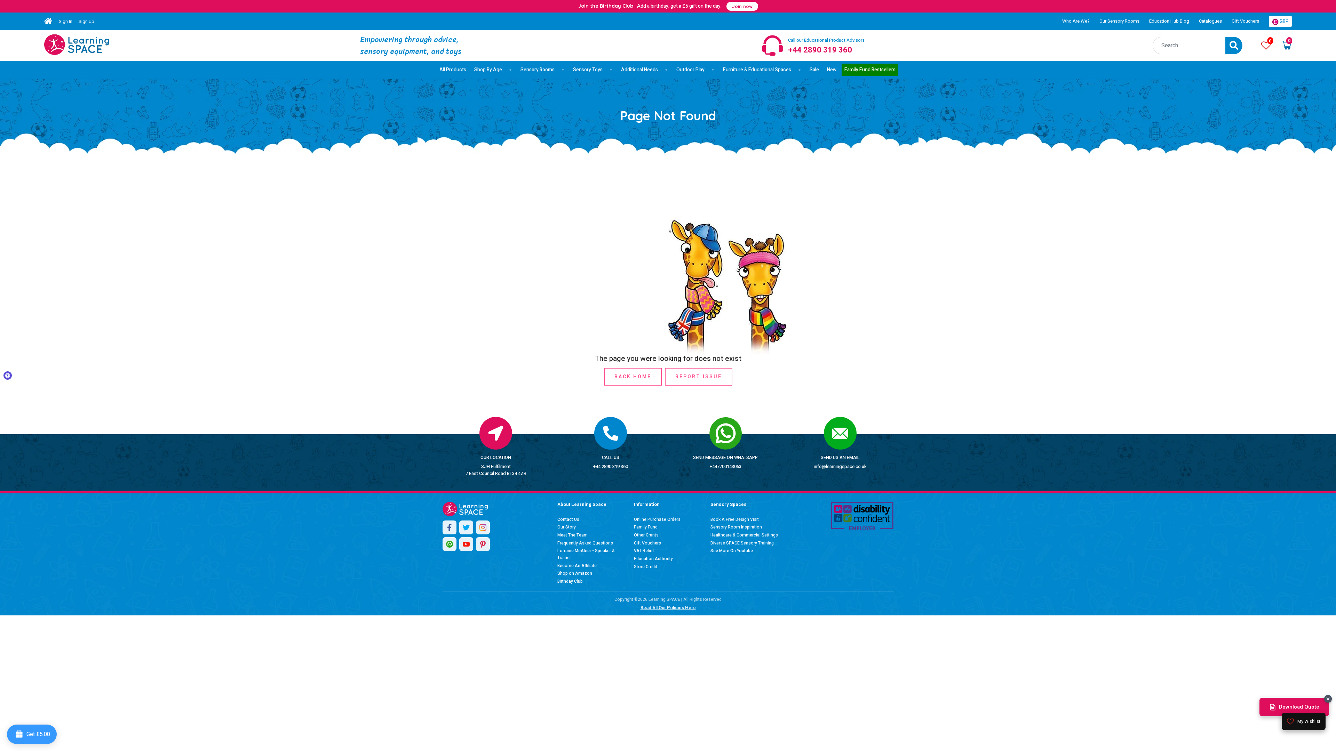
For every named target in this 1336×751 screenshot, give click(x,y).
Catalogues (1210, 21)
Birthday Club (570, 581)
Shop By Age (488, 69)
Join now (742, 6)
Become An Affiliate (577, 566)
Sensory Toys (588, 69)
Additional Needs (639, 69)
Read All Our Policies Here (668, 607)
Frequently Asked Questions (585, 543)
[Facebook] (449, 527)
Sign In (65, 21)
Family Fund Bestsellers (870, 69)
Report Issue (698, 376)
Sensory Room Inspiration (736, 527)
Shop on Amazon (574, 573)
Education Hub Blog (1169, 21)
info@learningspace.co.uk (840, 466)
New (831, 69)
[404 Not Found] (76, 44)
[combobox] (1189, 45)
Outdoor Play (690, 69)
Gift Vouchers (1245, 21)
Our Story (566, 527)
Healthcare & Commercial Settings (744, 535)
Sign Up (86, 21)
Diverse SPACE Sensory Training (742, 543)
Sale (814, 69)
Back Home (632, 376)
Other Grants (646, 535)
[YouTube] (466, 544)
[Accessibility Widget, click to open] (7, 375)
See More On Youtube (731, 551)
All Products (452, 69)
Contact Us (568, 519)
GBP (1284, 21)
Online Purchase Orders (657, 519)
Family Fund (646, 527)
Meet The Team (572, 535)
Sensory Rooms (537, 69)
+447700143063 (725, 466)
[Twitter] (466, 527)
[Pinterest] (483, 544)
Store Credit (645, 567)
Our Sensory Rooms (1119, 21)
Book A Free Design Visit (734, 519)
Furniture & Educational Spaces (757, 69)
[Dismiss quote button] (1328, 699)
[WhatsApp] (449, 544)
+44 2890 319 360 (610, 466)
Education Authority (653, 559)
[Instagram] (483, 527)
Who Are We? (1076, 21)
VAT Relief (644, 551)
